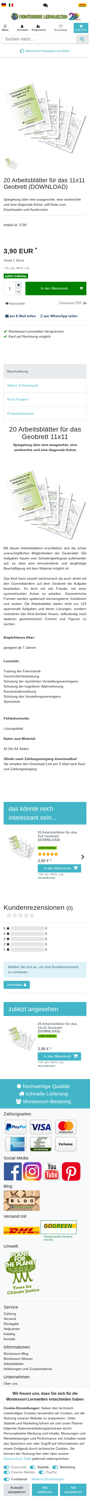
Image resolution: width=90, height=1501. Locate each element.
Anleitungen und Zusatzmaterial (28, 1369)
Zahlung (10, 1314)
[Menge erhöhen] (18, 285)
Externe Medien (23, 1472)
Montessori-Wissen (18, 1359)
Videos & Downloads (22, 385)
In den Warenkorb (54, 288)
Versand (10, 1319)
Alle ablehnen (45, 1490)
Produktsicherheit (20, 413)
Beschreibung (17, 371)
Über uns (11, 1383)
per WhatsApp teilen (60, 316)
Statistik (43, 1467)
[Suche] (82, 39)
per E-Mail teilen (23, 316)
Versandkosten (39, 268)
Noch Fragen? (18, 399)
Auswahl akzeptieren (17, 1490)
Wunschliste (16, 303)
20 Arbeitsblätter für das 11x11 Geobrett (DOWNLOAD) (57, 1027)
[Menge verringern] (18, 291)
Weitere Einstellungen (48, 1479)
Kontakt (9, 1339)
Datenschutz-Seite (17, 1459)
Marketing (67, 1467)
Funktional (19, 1479)
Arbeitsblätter (14, 1364)
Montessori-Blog (16, 1354)
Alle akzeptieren (73, 1490)
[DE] (3, 5)
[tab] (45, 371)
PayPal (51, 1472)
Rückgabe (11, 1324)
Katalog (9, 1334)
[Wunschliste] (60, 28)
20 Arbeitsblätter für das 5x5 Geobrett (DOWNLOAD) (57, 836)
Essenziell (18, 1467)
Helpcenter (12, 1329)
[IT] (11, 5)
